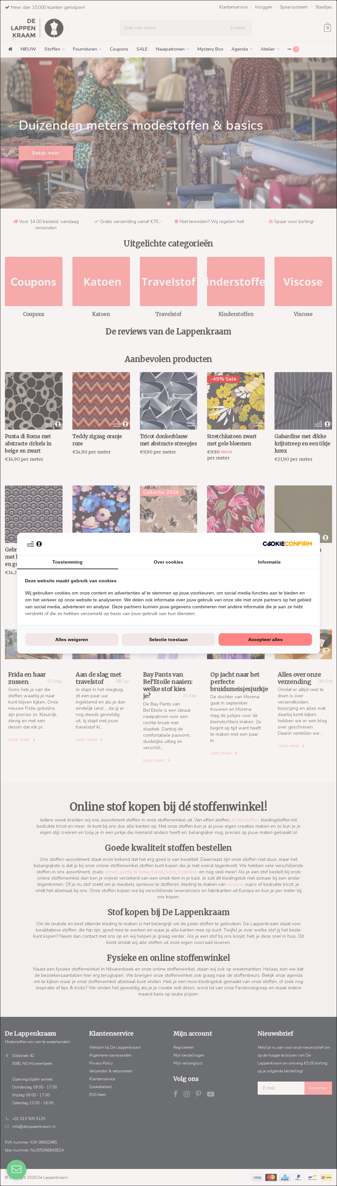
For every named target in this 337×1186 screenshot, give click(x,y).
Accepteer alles (265, 639)
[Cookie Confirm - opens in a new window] (287, 543)
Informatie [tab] (269, 562)
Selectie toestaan (168, 639)
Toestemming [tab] (67, 562)
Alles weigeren (71, 639)
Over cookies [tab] (168, 562)
